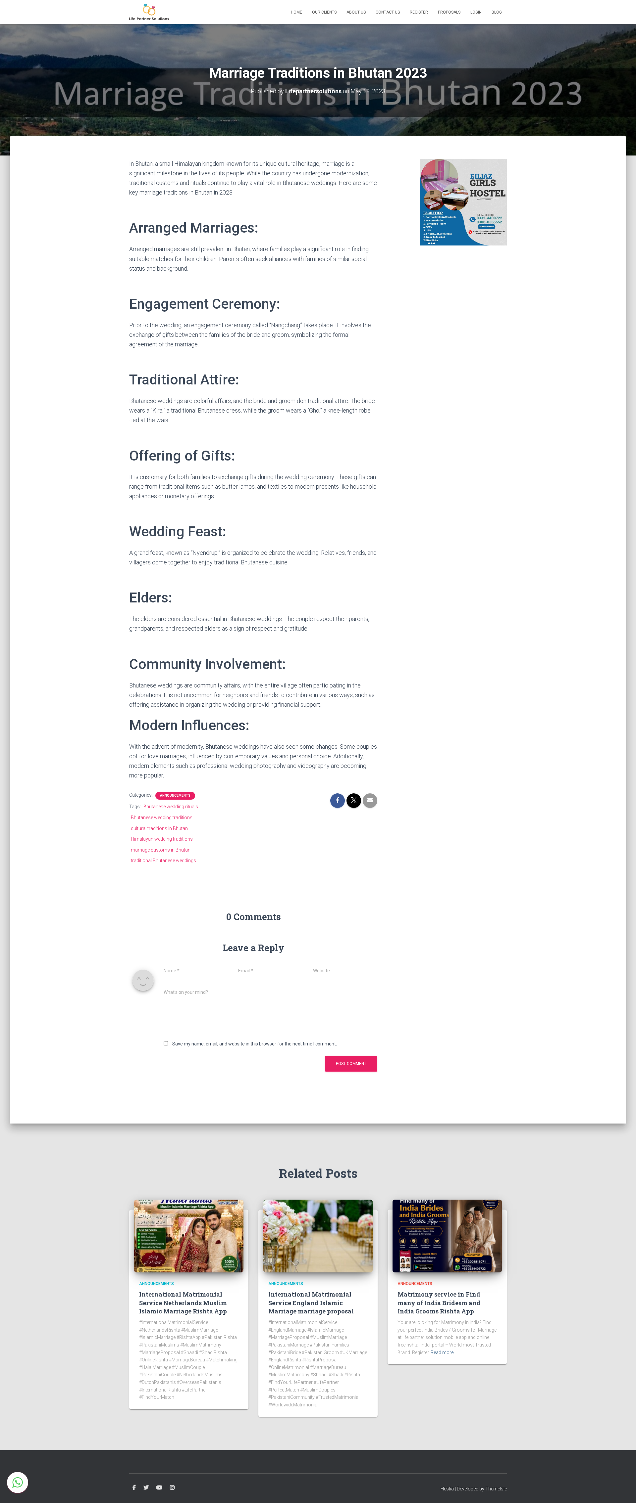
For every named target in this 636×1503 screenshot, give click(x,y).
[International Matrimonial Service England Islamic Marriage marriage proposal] (318, 1235)
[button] (17, 1482)
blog (497, 12)
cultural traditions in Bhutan (159, 828)
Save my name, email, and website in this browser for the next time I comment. (254, 1043)
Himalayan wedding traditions (162, 839)
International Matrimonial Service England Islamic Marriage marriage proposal (311, 1302)
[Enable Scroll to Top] (622, 1489)
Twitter (146, 1487)
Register (419, 12)
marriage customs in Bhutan (160, 850)
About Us (356, 12)
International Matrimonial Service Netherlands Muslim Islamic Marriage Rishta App (183, 1302)
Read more (442, 1352)
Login (476, 12)
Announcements (175, 795)
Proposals (449, 12)
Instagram (172, 1487)
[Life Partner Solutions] (149, 12)
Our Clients (324, 12)
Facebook (134, 1487)
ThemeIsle (496, 1488)
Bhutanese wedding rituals (170, 806)
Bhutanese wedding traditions (161, 817)
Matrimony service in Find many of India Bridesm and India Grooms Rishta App (439, 1302)
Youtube (159, 1487)
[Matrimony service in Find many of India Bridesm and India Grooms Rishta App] (447, 1235)
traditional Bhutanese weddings (163, 860)
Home (296, 12)
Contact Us (388, 12)
